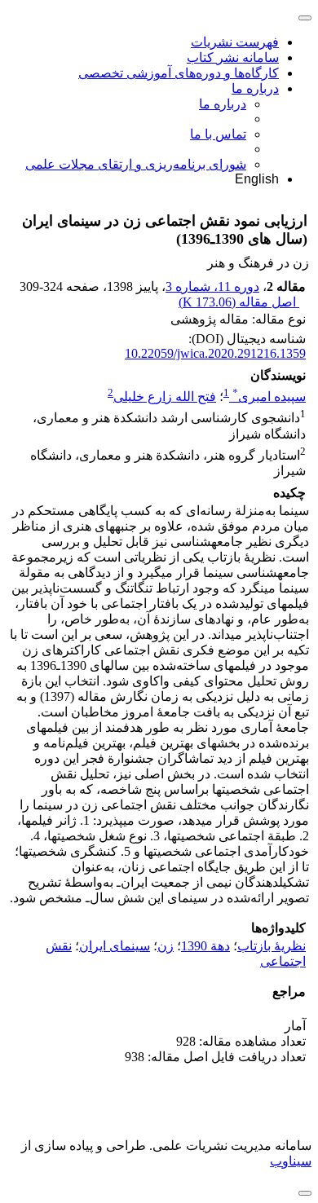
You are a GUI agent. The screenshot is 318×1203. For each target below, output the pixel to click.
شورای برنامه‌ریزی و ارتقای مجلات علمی (135, 164)
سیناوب (290, 1161)
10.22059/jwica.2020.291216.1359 (215, 353)
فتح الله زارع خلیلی (164, 396)
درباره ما (255, 88)
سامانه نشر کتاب (233, 57)
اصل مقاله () (239, 302)
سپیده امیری (269, 396)
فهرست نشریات (235, 42)
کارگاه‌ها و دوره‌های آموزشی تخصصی (178, 73)
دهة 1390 (205, 946)
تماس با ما (218, 134)
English (257, 179)
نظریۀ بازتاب (271, 946)
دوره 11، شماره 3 (212, 286)
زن (165, 946)
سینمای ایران (114, 946)
